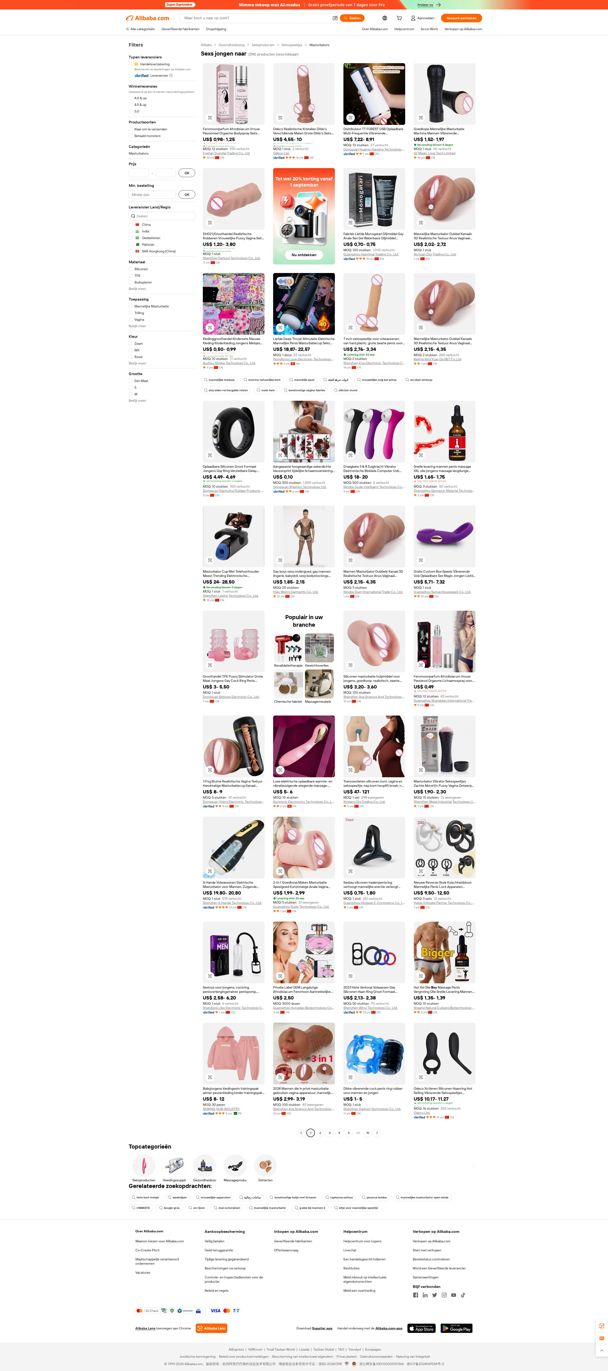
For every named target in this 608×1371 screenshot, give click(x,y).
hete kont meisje (148, 1197)
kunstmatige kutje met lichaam (295, 1197)
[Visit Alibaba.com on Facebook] (415, 1295)
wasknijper (180, 1197)
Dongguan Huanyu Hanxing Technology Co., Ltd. (374, 149)
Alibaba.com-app (389, 1328)
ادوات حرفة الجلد (338, 380)
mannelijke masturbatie (270, 1208)
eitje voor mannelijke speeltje (358, 1208)
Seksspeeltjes (292, 45)
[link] (602, 1326)
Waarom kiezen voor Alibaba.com (159, 1241)
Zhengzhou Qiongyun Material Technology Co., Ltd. (444, 491)
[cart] (400, 19)
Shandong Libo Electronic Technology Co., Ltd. (234, 1008)
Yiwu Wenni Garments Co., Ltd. (295, 592)
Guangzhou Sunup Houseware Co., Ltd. (442, 592)
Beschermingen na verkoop (225, 1268)
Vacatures (142, 1272)
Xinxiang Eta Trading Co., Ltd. (364, 802)
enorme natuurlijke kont (264, 380)
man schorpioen (229, 1208)
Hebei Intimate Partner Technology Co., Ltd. (444, 903)
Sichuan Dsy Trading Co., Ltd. (435, 254)
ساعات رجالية (252, 1197)
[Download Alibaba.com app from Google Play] (457, 1328)
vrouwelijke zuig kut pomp (379, 380)
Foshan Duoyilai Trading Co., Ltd (226, 153)
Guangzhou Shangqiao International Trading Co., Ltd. (444, 700)
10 (367, 1133)
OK (187, 173)
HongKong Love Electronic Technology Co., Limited (304, 359)
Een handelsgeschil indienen (364, 1259)
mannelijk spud (304, 380)
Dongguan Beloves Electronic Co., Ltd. (231, 697)
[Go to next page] (377, 1133)
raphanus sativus (341, 1197)
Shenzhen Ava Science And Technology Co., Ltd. (374, 697)
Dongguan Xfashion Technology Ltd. (299, 487)
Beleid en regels (216, 1290)
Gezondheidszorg (232, 45)
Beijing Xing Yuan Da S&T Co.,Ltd (437, 359)
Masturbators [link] (319, 45)
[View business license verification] (347, 1364)
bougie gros (172, 1208)
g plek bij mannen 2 (312, 1208)
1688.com (255, 1349)
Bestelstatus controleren (431, 1259)
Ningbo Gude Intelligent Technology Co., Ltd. (374, 487)
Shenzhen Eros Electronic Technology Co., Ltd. (374, 363)
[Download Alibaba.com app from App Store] (421, 1328)
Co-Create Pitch (147, 1250)
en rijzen (199, 1208)
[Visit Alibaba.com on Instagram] (444, 1295)
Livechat (349, 1250)
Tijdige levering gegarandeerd (227, 1259)
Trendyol (354, 1349)
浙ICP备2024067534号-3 (425, 1364)
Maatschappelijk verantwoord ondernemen (157, 1261)
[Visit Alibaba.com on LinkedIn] (425, 1295)
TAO (341, 1349)
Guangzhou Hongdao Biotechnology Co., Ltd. (304, 1008)
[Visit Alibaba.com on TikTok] (463, 1295)
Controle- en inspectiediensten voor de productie (234, 1279)
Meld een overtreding (359, 1290)
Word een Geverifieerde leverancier (439, 1268)
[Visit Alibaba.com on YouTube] (453, 1295)
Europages (373, 1349)
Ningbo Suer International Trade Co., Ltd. (373, 592)
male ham (268, 390)
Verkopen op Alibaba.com (431, 1241)
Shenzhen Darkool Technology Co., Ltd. (231, 258)
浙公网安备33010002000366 (381, 1364)
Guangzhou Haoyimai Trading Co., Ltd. (371, 254)
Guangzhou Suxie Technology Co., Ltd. (301, 907)
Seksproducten (263, 45)
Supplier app (322, 1328)
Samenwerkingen (425, 1277)
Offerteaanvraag (286, 1250)
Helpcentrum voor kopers (362, 1241)
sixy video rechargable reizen (228, 390)
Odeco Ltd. (281, 153)
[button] (335, 18)
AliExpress (236, 1349)
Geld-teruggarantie (219, 1250)
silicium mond (348, 390)
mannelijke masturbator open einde (424, 1197)
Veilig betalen (214, 1241)
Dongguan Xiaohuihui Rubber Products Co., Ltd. (234, 491)
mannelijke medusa (222, 380)
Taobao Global (323, 1349)
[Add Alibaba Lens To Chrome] (211, 1328)
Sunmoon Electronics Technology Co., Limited (304, 802)
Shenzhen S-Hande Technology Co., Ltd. (232, 903)
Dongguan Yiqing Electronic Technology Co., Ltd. (234, 802)
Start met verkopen (427, 1250)
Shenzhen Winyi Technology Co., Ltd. (370, 1008)
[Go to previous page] (301, 1133)
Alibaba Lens (145, 1328)
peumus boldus (377, 1197)
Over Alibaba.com (149, 1231)
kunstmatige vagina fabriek (307, 390)
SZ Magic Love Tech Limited (434, 153)
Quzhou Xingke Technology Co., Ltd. (229, 363)
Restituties (351, 1268)
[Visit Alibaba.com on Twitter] (434, 1295)
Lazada (304, 1349)
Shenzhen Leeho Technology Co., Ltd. (230, 596)
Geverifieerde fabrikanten (293, 1241)
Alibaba (206, 45)
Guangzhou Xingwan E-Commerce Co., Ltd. (374, 903)
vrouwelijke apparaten (215, 1197)
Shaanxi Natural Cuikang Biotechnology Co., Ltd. (444, 1008)
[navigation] (162, 589)
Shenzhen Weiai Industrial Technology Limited (444, 802)
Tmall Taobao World (280, 1349)
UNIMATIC (143, 1208)
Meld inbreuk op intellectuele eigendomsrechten (364, 1279)
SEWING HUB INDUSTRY (221, 1109)
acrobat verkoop (421, 380)
